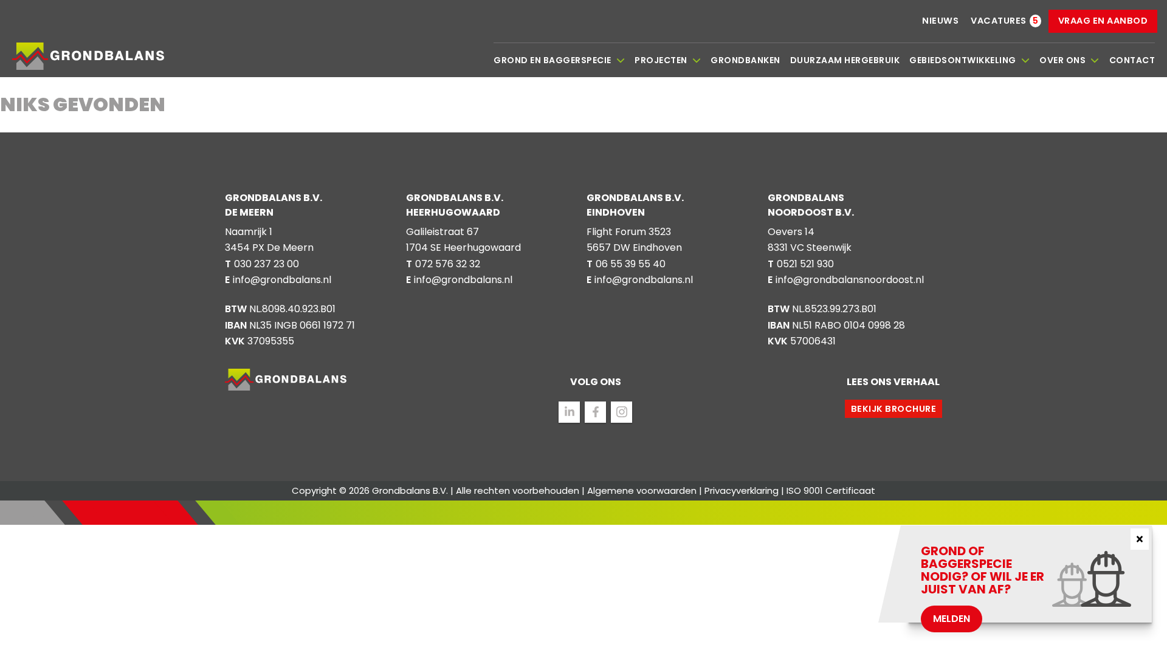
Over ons (1062, 60)
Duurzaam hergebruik (845, 60)
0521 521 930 (805, 264)
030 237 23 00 (266, 264)
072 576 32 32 (447, 264)
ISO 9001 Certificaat (831, 490)
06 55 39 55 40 (631, 264)
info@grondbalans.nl (282, 280)
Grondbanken (745, 60)
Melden (951, 619)
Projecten (661, 60)
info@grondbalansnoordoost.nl (850, 280)
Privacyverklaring (741, 490)
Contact (1132, 60)
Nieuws (940, 21)
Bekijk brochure (894, 409)
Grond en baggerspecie (552, 60)
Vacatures (999, 21)
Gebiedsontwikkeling (962, 60)
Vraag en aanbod (1103, 21)
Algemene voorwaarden (642, 490)
